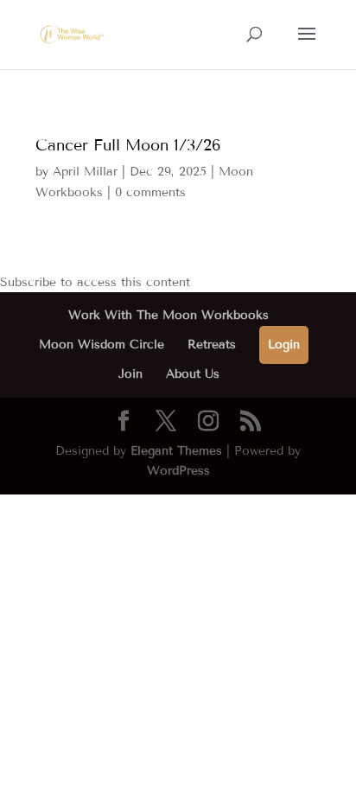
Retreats (212, 344)
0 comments (150, 192)
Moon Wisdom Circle (101, 344)
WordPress (178, 470)
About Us (192, 374)
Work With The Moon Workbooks (168, 315)
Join (130, 374)
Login (284, 344)
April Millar (85, 171)
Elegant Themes (176, 450)
